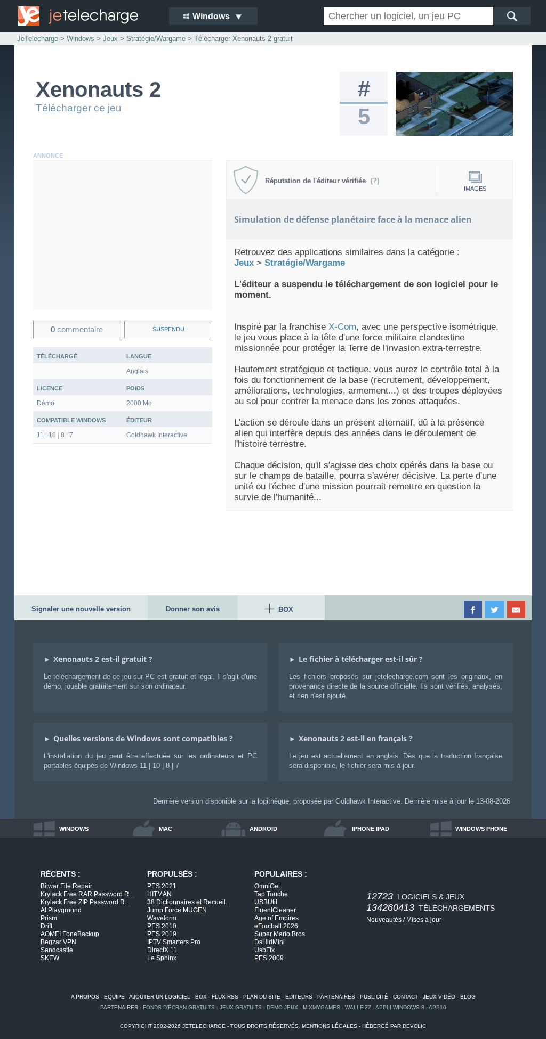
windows (74, 828)
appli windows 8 (399, 1007)
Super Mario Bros (279, 934)
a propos (85, 997)
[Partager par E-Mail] (517, 609)
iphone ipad (370, 828)
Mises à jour (423, 919)
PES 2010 (161, 926)
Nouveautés (384, 919)
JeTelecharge (37, 39)
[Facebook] (474, 609)
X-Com (342, 327)
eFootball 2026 (276, 926)
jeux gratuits (241, 1007)
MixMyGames (321, 1007)
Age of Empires (276, 918)
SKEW (50, 958)
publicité (374, 997)
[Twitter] (495, 609)
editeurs (298, 997)
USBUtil (265, 902)
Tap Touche (271, 894)
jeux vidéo (439, 997)
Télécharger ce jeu (79, 107)
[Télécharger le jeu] (454, 133)
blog (468, 997)
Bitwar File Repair (66, 886)
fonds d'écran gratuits (179, 1007)
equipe (114, 997)
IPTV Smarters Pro (173, 942)
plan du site (261, 997)
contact (405, 997)
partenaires (336, 997)
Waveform (161, 918)
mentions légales (329, 1026)
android (263, 828)
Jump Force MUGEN (177, 910)
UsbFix (264, 950)
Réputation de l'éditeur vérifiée (317, 181)
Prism (49, 918)
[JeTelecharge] (86, 16)
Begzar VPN (58, 942)
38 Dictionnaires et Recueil (188, 902)
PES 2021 (161, 886)
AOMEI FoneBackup (70, 934)
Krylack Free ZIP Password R (85, 902)
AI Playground (61, 910)
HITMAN (159, 894)
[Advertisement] (122, 235)
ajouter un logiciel (159, 997)
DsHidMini (269, 942)
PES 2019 (161, 934)
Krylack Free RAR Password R (87, 894)
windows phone (481, 828)
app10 (437, 1007)
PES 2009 (269, 958)
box (201, 997)
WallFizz (358, 1007)
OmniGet (267, 886)
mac (165, 828)
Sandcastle (57, 950)
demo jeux (282, 1007)
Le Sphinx (161, 958)
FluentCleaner (275, 910)
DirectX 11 (162, 950)
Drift (46, 926)
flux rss (225, 997)
